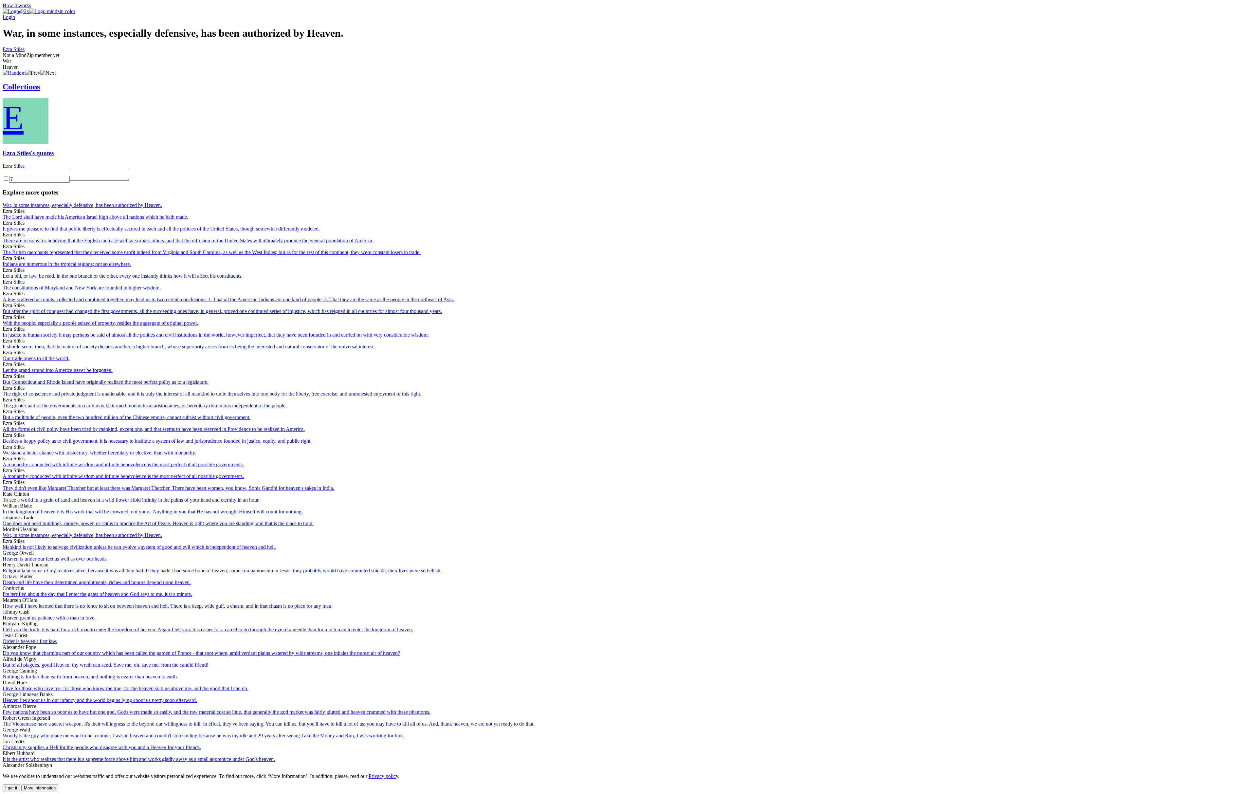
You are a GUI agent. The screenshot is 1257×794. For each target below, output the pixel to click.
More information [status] (40, 787)
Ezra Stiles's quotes (28, 153)
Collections (21, 87)
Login (9, 17)
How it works (17, 5)
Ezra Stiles (14, 49)
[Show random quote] (14, 73)
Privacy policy (383, 776)
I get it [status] (11, 787)
